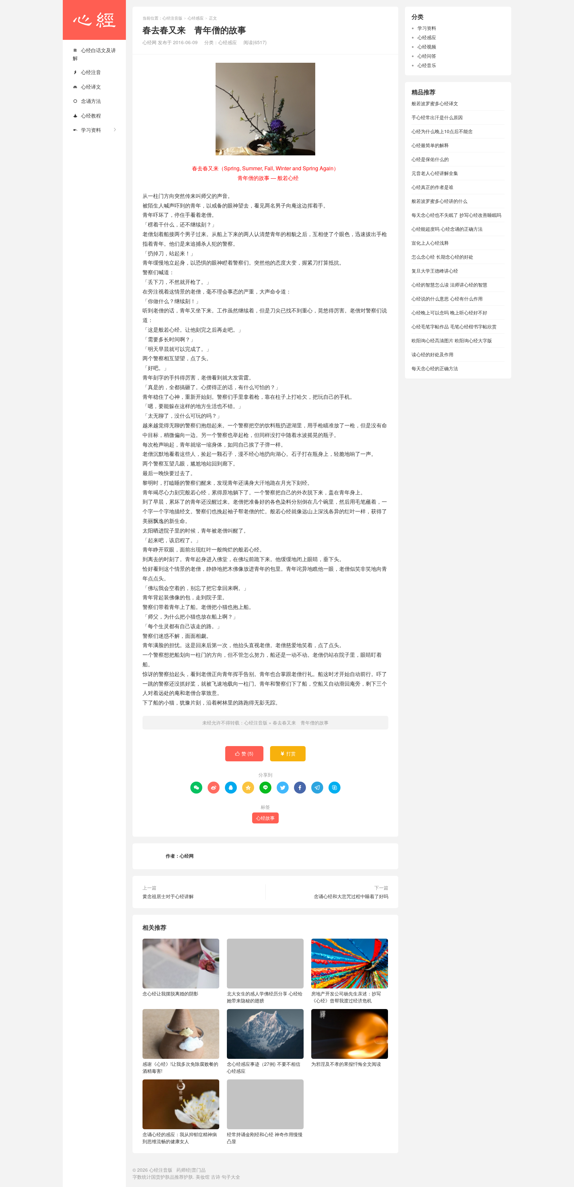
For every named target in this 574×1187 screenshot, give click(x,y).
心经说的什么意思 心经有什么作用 (447, 298)
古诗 (215, 1176)
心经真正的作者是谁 (432, 187)
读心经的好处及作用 (432, 354)
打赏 (288, 753)
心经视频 (427, 46)
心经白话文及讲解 (94, 53)
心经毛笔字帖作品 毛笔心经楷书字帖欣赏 (454, 326)
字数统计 (142, 1176)
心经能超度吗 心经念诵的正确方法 (447, 228)
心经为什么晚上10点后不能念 (442, 131)
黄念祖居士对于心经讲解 (168, 896)
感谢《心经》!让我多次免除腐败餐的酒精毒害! (180, 1067)
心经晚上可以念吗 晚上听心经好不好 (449, 312)
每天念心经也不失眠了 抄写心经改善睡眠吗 (456, 215)
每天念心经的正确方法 (435, 368)
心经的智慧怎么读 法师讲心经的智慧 (449, 284)
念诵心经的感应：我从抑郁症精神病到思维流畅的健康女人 (180, 1138)
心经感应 (196, 18)
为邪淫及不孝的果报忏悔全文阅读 (346, 1063)
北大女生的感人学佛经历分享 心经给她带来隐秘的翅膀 (265, 997)
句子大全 (231, 1176)
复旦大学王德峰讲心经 (435, 270)
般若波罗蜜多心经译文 (435, 103)
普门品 (199, 1169)
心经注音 (87, 71)
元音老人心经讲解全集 (435, 173)
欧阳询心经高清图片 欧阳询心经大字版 (452, 340)
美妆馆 (203, 1176)
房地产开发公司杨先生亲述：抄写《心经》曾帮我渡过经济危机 (346, 997)
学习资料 (87, 129)
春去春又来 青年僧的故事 (301, 722)
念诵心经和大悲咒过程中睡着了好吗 (351, 896)
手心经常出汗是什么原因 (437, 117)
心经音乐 (427, 65)
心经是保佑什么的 (430, 159)
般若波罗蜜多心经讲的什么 (439, 201)
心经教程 (87, 115)
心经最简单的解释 (430, 145)
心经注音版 (94, 20)
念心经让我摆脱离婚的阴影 (170, 993)
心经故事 (265, 817)
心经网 (187, 855)
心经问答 (427, 55)
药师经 (183, 1169)
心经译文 (87, 86)
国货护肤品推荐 (167, 1176)
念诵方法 (87, 100)
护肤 (188, 1176)
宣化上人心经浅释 (430, 242)
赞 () (244, 753)
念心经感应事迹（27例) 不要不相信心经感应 (263, 1067)
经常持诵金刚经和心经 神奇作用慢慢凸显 (265, 1138)
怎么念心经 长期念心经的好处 (442, 256)
